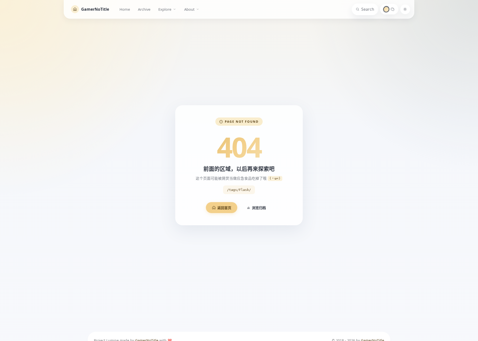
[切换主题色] (389, 9)
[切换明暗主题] (405, 9)
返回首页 (224, 207)
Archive (144, 9)
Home (125, 9)
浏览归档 (259, 207)
